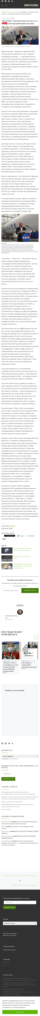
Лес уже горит (5, 809)
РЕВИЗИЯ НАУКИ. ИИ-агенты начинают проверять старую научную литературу (17, 805)
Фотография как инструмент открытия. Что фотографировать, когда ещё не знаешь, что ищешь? (18, 793)
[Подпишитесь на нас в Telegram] (6, 1)
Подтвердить (20, 1012)
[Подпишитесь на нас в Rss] (12, 1)
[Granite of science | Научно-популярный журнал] (31, 5)
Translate (15, 759)
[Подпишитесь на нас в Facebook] (2, 1)
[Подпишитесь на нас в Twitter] (9, 1)
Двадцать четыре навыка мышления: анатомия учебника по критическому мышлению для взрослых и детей (19, 798)
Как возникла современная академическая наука (29, 665)
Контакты (6, 962)
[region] (20, 1006)
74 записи (9, 619)
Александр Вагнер (7, 46)
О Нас (4, 965)
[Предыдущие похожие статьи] (32, 637)
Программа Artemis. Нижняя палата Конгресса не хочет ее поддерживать (22, 566)
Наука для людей (13, 12)
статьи (12, 526)
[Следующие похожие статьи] (37, 637)
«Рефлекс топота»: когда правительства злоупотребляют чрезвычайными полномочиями (10, 667)
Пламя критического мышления (12, 801)
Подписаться (30, 590)
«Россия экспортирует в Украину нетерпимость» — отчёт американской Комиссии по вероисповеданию (19, 843)
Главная (4, 12)
